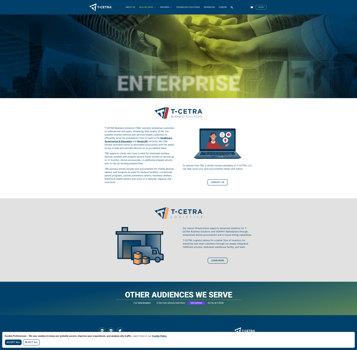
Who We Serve (146, 7)
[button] (232, 7)
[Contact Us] (252, 7)
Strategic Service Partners (170, 303)
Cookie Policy (159, 336)
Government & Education (118, 141)
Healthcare (166, 138)
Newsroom (209, 7)
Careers (223, 7)
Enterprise (196, 303)
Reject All (31, 342)
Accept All (13, 342)
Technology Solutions (188, 7)
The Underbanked (142, 303)
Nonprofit (142, 141)
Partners (164, 7)
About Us (130, 7)
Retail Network (216, 303)
